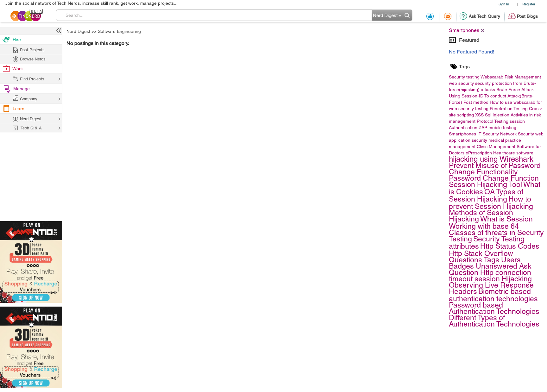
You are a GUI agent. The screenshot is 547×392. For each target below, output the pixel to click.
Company (28, 98)
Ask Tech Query (484, 16)
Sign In (504, 4)
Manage (21, 88)
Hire (17, 39)
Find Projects (32, 79)
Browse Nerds (33, 59)
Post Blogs (527, 16)
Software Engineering (119, 31)
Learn (18, 108)
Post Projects (32, 49)
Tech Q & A (31, 128)
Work (17, 68)
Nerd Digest (78, 31)
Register (528, 4)
